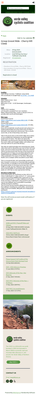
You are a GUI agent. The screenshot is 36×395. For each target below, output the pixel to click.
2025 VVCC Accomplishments (15, 288)
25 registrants (16, 58)
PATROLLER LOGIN (11, 12)
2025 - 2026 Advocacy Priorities (16, 267)
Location (7, 54)
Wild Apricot (17, 392)
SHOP (21, 12)
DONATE (27, 12)
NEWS (33, 12)
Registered (6, 58)
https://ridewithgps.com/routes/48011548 (14, 120)
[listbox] (26, 38)
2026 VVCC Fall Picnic (13, 233)
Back (4, 36)
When (8, 50)
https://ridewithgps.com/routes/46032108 (14, 125)
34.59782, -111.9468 (27, 95)
